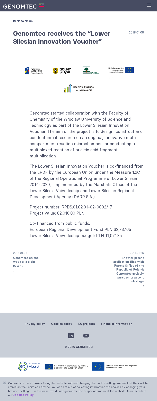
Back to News (23, 21)
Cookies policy (61, 324)
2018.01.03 (25, 259)
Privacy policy (35, 324)
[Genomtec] (23, 6)
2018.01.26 (128, 267)
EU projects (86, 324)
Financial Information (116, 324)
